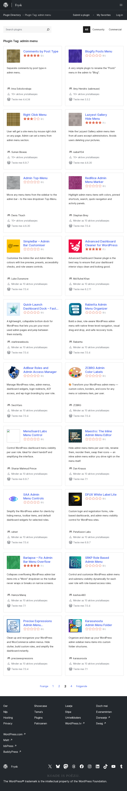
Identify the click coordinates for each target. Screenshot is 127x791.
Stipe (68, 711)
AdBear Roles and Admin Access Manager (40, 369)
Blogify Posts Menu (98, 51)
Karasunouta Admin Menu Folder (98, 623)
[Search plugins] (48, 29)
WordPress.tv (75, 723)
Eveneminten (104, 711)
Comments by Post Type (40, 51)
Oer (5, 706)
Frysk (14, 766)
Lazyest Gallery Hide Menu (96, 116)
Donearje (103, 717)
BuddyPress (12, 751)
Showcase (40, 706)
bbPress (10, 746)
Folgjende (81, 686)
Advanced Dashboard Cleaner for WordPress (101, 243)
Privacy (7, 723)
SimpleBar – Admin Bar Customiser (36, 243)
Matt (8, 740)
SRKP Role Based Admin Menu (97, 559)
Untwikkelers (73, 717)
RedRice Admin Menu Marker (95, 180)
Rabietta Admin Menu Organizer (96, 306)
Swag (101, 723)
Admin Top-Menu (35, 178)
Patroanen (40, 723)
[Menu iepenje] (121, 5)
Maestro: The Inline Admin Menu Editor (98, 433)
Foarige (44, 686)
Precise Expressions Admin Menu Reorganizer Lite (37, 623)
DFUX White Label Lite (101, 494)
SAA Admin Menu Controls (33, 496)
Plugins (38, 717)
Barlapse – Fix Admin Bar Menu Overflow (37, 559)
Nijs (5, 711)
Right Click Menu (34, 114)
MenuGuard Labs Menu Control (35, 433)
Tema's (38, 711)
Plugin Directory (12, 15)
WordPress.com (14, 734)
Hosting (8, 717)
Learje (68, 706)
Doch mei (102, 706)
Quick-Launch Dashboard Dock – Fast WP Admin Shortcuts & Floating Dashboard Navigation (39, 306)
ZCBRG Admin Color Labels (95, 369)
